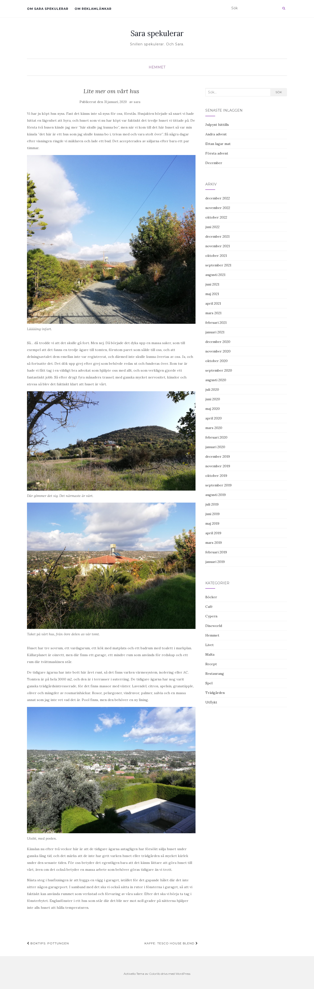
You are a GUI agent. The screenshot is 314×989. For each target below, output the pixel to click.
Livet (209, 645)
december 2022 (217, 198)
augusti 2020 (215, 380)
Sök (278, 92)
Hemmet (157, 67)
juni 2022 (212, 227)
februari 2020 (216, 437)
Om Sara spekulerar (47, 9)
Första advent (216, 153)
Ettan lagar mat (218, 144)
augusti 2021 (215, 275)
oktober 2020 (216, 361)
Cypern (211, 616)
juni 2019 (212, 514)
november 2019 (217, 466)
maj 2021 (212, 294)
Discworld (213, 626)
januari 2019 (215, 562)
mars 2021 (213, 313)
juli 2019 (212, 504)
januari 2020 (215, 447)
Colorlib (154, 974)
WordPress (182, 974)
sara (137, 102)
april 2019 (213, 533)
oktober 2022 (216, 217)
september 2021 (218, 265)
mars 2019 (213, 542)
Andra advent (216, 134)
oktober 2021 (216, 255)
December (213, 163)
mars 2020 (213, 428)
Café (209, 606)
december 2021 (217, 236)
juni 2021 (212, 284)
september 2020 (218, 370)
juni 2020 (212, 399)
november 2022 (217, 208)
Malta (209, 654)
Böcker (211, 597)
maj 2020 (212, 408)
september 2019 (218, 485)
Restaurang (214, 673)
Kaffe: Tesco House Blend (170, 943)
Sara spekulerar (157, 33)
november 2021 (217, 246)
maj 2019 (212, 523)
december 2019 (217, 456)
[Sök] (283, 8)
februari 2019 (216, 552)
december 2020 (217, 341)
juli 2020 (212, 389)
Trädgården (215, 692)
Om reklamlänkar (93, 9)
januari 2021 (214, 332)
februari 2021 (216, 322)
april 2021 (213, 303)
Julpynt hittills (217, 124)
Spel (208, 683)
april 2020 (213, 418)
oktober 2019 (216, 475)
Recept (211, 664)
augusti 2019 (215, 495)
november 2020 (218, 351)
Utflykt (211, 702)
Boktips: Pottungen (49, 943)
